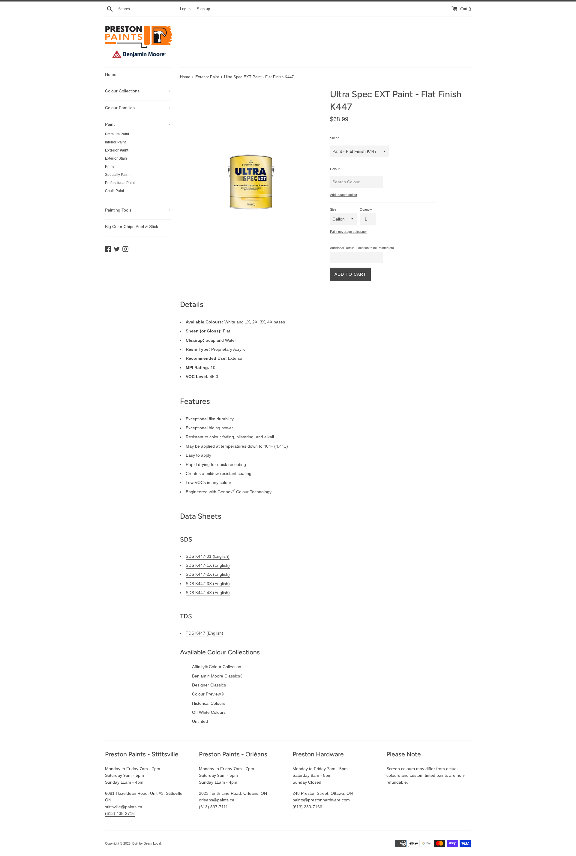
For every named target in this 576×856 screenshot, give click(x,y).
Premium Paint (117, 134)
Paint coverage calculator (348, 231)
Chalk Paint (114, 191)
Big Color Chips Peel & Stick (131, 226)
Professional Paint (120, 183)
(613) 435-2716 (120, 813)
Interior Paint (115, 142)
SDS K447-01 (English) (208, 556)
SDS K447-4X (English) (208, 592)
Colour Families (138, 107)
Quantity (366, 209)
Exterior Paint (116, 150)
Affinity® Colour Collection (216, 666)
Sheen (334, 138)
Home (110, 74)
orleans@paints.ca (216, 799)
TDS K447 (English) (204, 633)
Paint (137, 124)
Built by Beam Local (146, 843)
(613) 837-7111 (213, 806)
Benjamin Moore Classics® (217, 676)
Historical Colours (208, 703)
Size (333, 209)
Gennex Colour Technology (245, 491)
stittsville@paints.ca (123, 806)
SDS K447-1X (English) (208, 565)
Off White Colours (209, 712)
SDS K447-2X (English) (208, 574)
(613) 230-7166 (307, 806)
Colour (335, 169)
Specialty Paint (117, 175)
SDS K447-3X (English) (208, 583)
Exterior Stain (116, 158)
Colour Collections (138, 91)
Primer (110, 166)
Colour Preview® (208, 694)
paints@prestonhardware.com (321, 799)
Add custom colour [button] (343, 195)
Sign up (203, 9)
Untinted (200, 721)
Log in (185, 9)
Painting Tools (138, 210)
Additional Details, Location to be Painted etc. (362, 248)
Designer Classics (209, 685)
